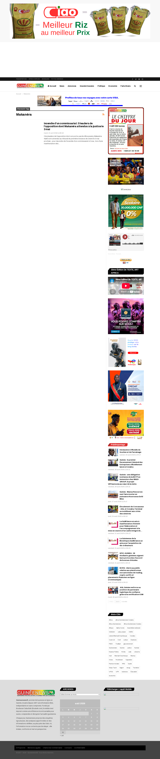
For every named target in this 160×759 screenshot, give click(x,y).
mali (110, 656)
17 (63, 725)
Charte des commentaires (52, 748)
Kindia (123, 652)
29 (91, 728)
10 (63, 721)
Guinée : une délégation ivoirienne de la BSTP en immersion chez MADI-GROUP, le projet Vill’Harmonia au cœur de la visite (124, 479)
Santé (130, 664)
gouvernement (128, 644)
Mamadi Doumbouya (121, 656)
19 (74, 725)
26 (74, 728)
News (62, 86)
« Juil (62, 735)
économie (112, 676)
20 (80, 725)
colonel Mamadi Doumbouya (118, 636)
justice (129, 648)
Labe (129, 652)
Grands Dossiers (87, 86)
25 (69, 728)
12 (74, 721)
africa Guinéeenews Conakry (124, 620)
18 (68, 725)
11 (68, 721)
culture (125, 640)
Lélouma (137, 652)
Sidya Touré (113, 668)
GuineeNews (111, 253)
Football (118, 644)
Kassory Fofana (114, 652)
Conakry (132, 636)
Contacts (68, 748)
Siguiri (122, 668)
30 (97, 728)
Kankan (136, 648)
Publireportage (21, 79)
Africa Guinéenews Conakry (132, 624)
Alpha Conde (120, 628)
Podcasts (118, 253)
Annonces (72, 86)
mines (111, 660)
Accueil (52, 86)
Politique (101, 86)
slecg (128, 668)
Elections (133, 640)
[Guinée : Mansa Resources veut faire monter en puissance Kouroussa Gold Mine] (113, 494)
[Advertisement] (80, 59)
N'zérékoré (119, 660)
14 (86, 721)
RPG (123, 664)
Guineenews (113, 648)
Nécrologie (45, 79)
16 (97, 721)
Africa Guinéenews (115, 624)
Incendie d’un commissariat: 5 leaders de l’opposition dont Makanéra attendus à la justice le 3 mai (74, 126)
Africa (111, 620)
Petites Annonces (57, 79)
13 (80, 721)
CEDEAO (112, 632)
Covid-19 (112, 640)
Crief (119, 640)
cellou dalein (122, 632)
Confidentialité (79, 748)
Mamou (133, 656)
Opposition (129, 660)
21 (86, 725)
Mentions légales (34, 748)
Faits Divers (125, 86)
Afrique (111, 628)
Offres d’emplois (34, 79)
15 (91, 721)
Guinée (122, 648)
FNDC (111, 644)
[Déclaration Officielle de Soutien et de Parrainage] (113, 452)
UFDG (111, 672)
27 (80, 728)
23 (97, 725)
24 (63, 728)
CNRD (131, 632)
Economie (112, 86)
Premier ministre (114, 664)
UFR (117, 672)
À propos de (20, 748)
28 (86, 728)
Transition (136, 668)
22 (91, 725)
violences (125, 672)
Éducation (134, 672)
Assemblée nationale (133, 628)
